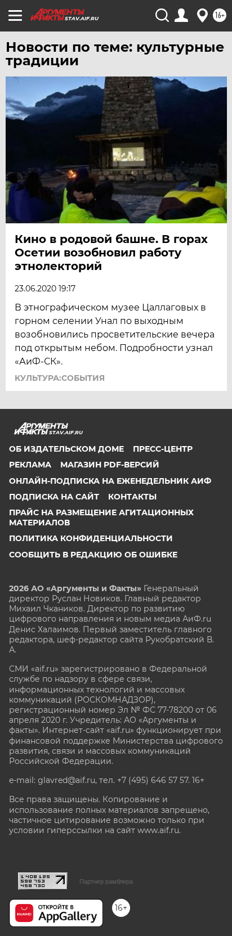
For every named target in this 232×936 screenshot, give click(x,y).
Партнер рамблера (106, 881)
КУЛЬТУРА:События (60, 378)
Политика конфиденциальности (91, 538)
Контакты (132, 497)
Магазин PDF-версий (109, 465)
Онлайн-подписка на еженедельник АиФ (110, 481)
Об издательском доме (66, 449)
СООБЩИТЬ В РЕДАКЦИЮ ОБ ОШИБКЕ (93, 555)
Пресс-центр (163, 449)
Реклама (30, 465)
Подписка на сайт (54, 497)
